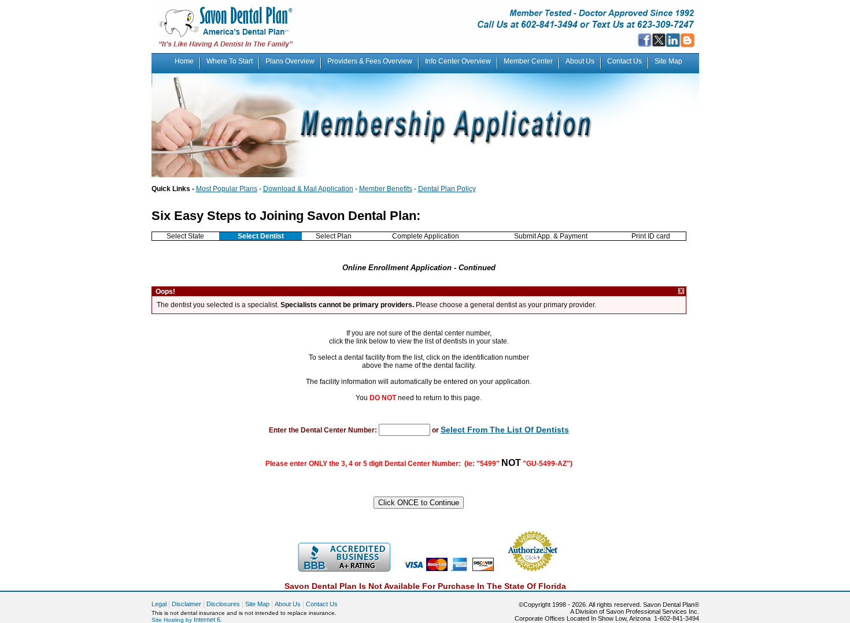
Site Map (668, 61)
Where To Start (229, 61)
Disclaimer (186, 603)
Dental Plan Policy (447, 189)
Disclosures (223, 603)
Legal (159, 603)
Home (184, 61)
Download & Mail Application (308, 189)
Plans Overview (290, 61)
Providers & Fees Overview (369, 61)
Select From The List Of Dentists (505, 429)
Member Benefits (385, 189)
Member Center (528, 61)
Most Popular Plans (226, 189)
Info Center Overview (458, 61)
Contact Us (624, 61)
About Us (580, 61)
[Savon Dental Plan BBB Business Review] (344, 569)
